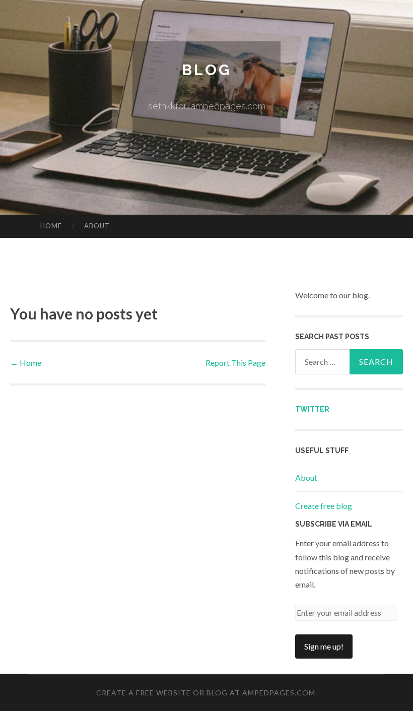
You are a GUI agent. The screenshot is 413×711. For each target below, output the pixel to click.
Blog (206, 70)
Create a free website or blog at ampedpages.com (205, 692)
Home (51, 226)
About (97, 226)
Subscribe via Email (333, 524)
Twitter (312, 409)
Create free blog (323, 505)
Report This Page (235, 362)
